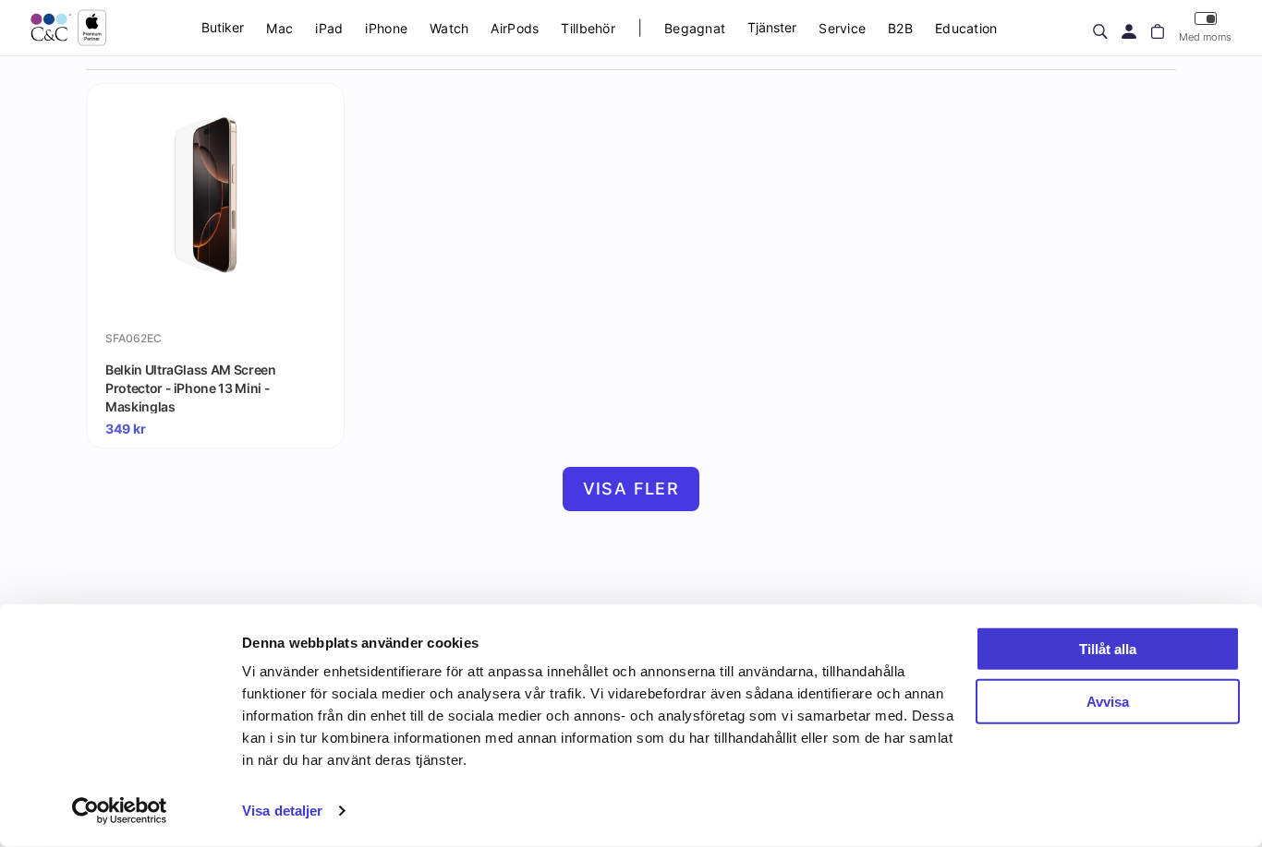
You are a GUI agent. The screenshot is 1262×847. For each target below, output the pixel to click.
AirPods (515, 28)
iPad (329, 28)
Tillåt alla (1107, 649)
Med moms (1205, 36)
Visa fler (631, 488)
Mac (279, 28)
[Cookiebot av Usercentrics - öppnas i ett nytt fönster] (119, 811)
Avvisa (1107, 701)
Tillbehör (588, 28)
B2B (900, 28)
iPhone (386, 28)
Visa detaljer (282, 810)
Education (966, 28)
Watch (449, 28)
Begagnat (694, 28)
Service (842, 28)
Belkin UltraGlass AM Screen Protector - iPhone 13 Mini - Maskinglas (190, 387)
